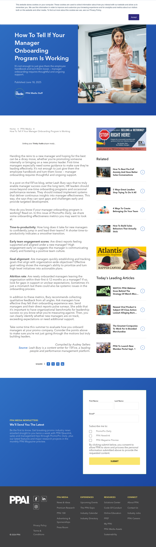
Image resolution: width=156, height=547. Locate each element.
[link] (103, 172)
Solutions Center (112, 502)
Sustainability (110, 534)
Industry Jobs (134, 513)
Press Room (62, 527)
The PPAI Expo (87, 507)
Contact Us (133, 507)
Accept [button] (134, 17)
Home (13, 129)
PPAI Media (26, 128)
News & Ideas (63, 502)
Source (23, 347)
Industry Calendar (89, 513)
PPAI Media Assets (113, 529)
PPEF (106, 518)
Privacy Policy (39, 525)
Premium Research (66, 507)
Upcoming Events (89, 502)
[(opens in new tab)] (121, 149)
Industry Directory (89, 518)
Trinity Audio (38, 144)
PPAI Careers (134, 518)
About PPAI (133, 502)
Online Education (112, 513)
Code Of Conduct (113, 507)
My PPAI (108, 523)
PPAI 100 (61, 513)
